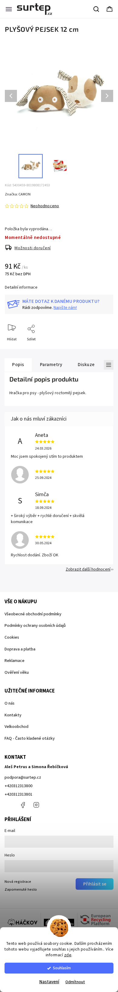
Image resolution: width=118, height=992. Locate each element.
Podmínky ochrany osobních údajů (35, 626)
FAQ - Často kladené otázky (30, 738)
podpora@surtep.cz (23, 777)
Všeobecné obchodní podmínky (33, 614)
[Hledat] (96, 9)
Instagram (36, 805)
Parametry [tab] (51, 364)
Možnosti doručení (33, 248)
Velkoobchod (16, 727)
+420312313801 (18, 794)
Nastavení (49, 982)
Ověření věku (17, 673)
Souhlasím (62, 968)
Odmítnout (75, 982)
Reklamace (15, 661)
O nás (10, 703)
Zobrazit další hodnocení (88, 569)
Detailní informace (21, 287)
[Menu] (9, 9)
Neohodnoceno (45, 206)
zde (68, 955)
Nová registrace (18, 881)
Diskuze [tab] (86, 364)
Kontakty (13, 715)
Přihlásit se (94, 884)
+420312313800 (18, 786)
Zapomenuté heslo (21, 889)
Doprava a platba (20, 649)
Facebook (22, 805)
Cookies (12, 637)
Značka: (18, 194)
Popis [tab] (18, 364)
